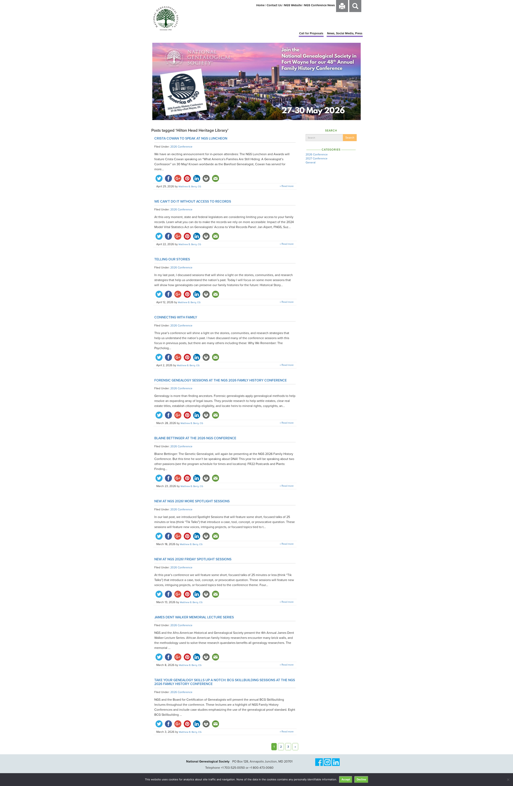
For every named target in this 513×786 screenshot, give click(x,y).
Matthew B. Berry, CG (190, 186)
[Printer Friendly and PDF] (342, 8)
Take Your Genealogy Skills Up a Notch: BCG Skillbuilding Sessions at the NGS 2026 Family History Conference (224, 682)
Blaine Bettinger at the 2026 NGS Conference (195, 438)
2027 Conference (316, 158)
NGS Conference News (319, 5)
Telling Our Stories (172, 259)
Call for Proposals (311, 33)
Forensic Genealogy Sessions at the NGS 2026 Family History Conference (220, 380)
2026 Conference (181, 147)
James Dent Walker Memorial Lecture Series (194, 617)
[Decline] (508, 780)
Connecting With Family (175, 317)
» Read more (287, 186)
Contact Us (274, 5)
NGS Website (293, 5)
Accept (345, 779)
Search (349, 137)
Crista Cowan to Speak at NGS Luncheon (190, 138)
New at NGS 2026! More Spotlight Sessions (192, 501)
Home (260, 5)
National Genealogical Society (207, 761)
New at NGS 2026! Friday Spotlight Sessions (192, 559)
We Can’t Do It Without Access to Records (192, 201)
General (310, 162)
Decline (361, 779)
